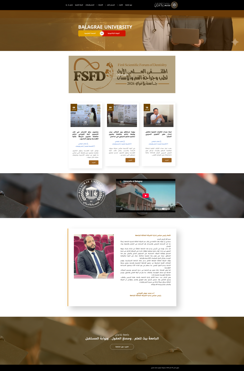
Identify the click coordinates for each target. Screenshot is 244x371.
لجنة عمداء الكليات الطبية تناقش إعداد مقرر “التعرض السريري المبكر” (159, 134)
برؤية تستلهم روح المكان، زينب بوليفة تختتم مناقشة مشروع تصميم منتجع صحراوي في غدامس (122, 134)
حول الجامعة (128, 5)
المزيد (167, 160)
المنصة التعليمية (90, 33)
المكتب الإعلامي (155, 141)
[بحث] (66, 5)
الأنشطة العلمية (162, 144)
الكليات (121, 5)
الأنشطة (100, 5)
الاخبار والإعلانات (89, 5)
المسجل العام (111, 5)
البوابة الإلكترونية (114, 33)
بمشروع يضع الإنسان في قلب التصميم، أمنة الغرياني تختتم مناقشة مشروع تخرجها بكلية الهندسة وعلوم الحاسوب (85, 135)
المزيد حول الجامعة (122, 346)
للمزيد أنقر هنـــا (122, 74)
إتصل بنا (70, 5)
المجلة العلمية (79, 5)
